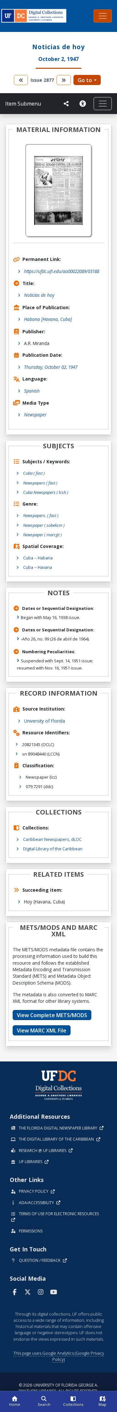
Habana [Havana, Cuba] (48, 319)
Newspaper (35, 414)
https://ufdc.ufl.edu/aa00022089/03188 (61, 271)
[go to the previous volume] (21, 80)
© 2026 (58, 1388)
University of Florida (44, 721)
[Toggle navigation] (103, 15)
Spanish (32, 391)
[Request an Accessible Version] (84, 103)
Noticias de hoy (39, 295)
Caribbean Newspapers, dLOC (52, 839)
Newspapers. (40, 515)
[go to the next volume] (64, 80)
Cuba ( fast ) (34, 473)
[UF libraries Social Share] (66, 103)
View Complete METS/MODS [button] (52, 1015)
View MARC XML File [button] (41, 1030)
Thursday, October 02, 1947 (50, 367)
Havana (45, 567)
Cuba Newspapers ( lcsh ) (45, 492)
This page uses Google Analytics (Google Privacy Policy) (58, 1356)
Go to (85, 80)
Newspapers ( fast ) (40, 483)
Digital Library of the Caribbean (53, 849)
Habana (45, 558)
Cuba (28, 558)
